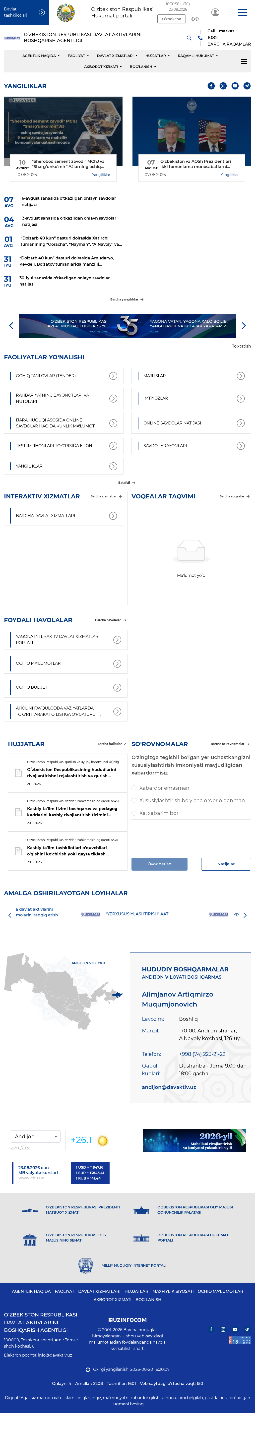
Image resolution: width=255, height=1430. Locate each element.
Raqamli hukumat (196, 56)
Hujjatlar (155, 56)
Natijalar (226, 864)
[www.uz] (240, 1340)
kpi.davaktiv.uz (197, 914)
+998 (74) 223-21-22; (202, 1054)
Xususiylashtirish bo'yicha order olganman (192, 800)
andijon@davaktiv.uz (169, 1087)
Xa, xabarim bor (159, 813)
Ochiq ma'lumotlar (220, 1291)
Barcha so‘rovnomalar (227, 744)
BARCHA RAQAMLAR (229, 44)
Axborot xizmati (101, 66)
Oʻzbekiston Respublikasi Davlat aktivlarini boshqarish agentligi (40, 1322)
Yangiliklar (101, 175)
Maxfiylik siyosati (173, 1291)
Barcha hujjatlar (109, 744)
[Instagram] (223, 86)
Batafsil (124, 482)
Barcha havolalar (108, 620)
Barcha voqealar (231, 496)
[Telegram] (247, 86)
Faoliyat (76, 56)
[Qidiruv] (189, 38)
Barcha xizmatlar (103, 496)
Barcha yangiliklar (124, 299)
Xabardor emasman (164, 788)
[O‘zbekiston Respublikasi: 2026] (194, 1140)
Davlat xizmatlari (115, 56)
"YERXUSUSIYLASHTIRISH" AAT (85, 914)
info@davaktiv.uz (55, 1355)
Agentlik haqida (39, 56)
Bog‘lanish (141, 66)
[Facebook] (211, 86)
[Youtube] (235, 86)
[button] (242, 12)
